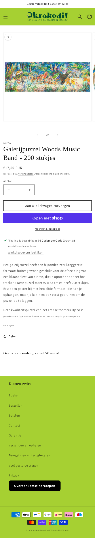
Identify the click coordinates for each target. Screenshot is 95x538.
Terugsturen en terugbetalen (29, 455)
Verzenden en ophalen (25, 445)
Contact (14, 425)
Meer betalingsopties (47, 228)
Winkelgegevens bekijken (26, 252)
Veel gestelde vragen (23, 465)
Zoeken (14, 395)
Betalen (14, 415)
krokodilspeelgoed (41, 530)
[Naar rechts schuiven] (57, 135)
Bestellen (15, 405)
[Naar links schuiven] (38, 135)
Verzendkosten (26, 173)
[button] (5, 16)
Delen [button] (12, 336)
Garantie (15, 435)
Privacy (14, 475)
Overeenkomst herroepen (34, 486)
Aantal (7, 181)
